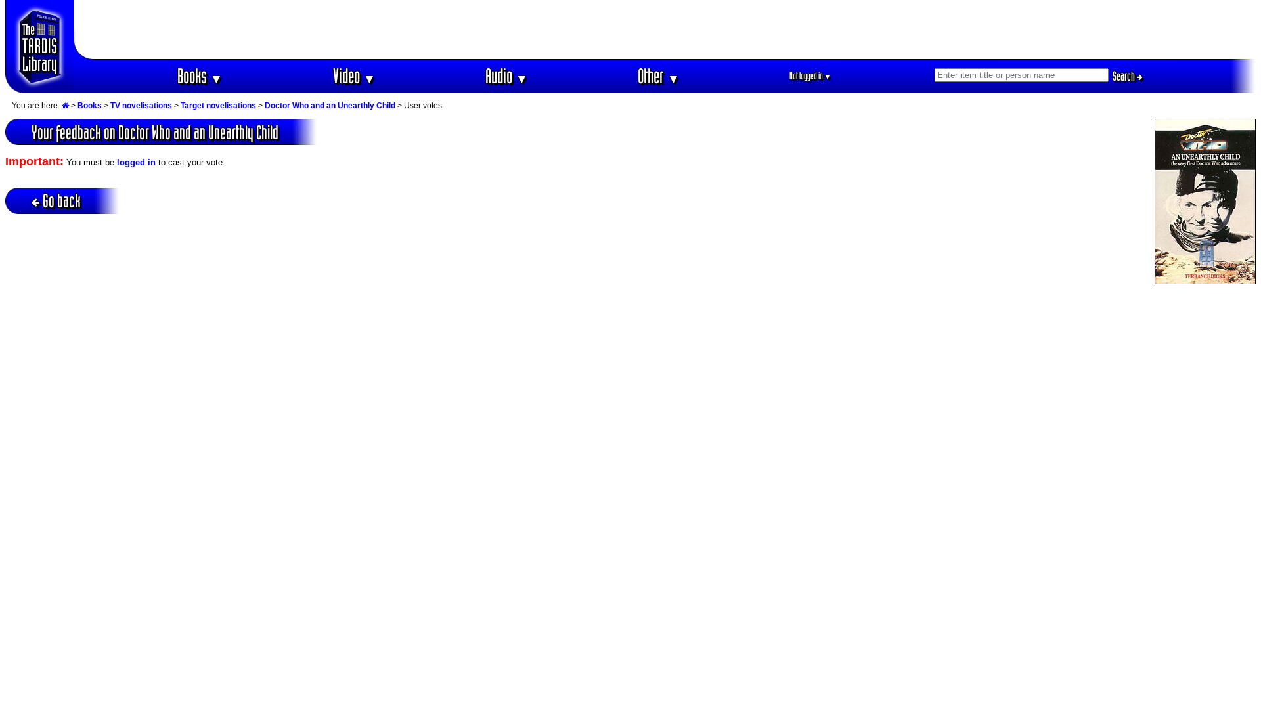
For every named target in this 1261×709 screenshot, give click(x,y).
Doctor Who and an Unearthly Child (330, 105)
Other (659, 75)
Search (1125, 76)
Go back (62, 200)
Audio (506, 75)
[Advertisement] (665, 29)
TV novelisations (141, 105)
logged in (136, 162)
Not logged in (810, 75)
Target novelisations (218, 105)
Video (354, 75)
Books (200, 75)
